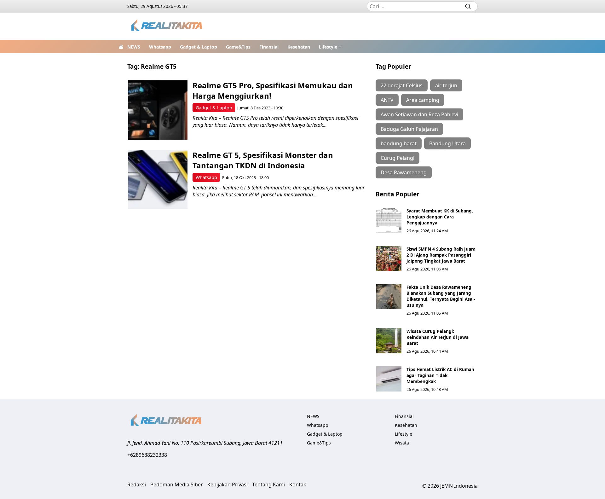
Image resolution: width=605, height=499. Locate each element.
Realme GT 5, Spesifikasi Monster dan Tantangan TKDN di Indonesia (263, 160)
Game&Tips (238, 47)
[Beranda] (121, 46)
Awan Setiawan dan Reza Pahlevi (419, 114)
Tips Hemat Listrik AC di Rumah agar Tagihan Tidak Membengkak (440, 375)
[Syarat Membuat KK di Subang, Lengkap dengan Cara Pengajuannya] (388, 220)
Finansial (269, 47)
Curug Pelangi (397, 157)
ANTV (387, 99)
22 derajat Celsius (402, 85)
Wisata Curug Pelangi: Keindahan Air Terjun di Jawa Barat (437, 337)
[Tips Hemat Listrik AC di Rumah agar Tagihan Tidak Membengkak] (388, 379)
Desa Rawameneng (404, 172)
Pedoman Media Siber (176, 484)
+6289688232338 (147, 454)
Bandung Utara (447, 143)
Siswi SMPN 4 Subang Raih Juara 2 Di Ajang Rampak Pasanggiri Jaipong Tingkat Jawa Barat (440, 255)
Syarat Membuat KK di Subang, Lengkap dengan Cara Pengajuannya (439, 217)
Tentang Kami (268, 484)
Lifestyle (328, 47)
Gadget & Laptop (198, 47)
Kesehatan (298, 47)
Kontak (297, 484)
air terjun (446, 85)
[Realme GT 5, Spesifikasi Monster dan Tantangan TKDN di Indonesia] (157, 179)
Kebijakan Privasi (227, 484)
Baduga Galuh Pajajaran (409, 128)
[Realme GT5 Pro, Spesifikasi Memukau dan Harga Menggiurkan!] (157, 110)
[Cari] (468, 6)
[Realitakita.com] (167, 26)
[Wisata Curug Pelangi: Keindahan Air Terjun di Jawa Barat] (388, 340)
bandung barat (399, 143)
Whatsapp (160, 47)
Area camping (422, 99)
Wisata (402, 443)
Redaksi (136, 484)
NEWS (133, 47)
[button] (330, 46)
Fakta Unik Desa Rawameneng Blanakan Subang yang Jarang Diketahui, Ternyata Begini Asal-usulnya (440, 296)
